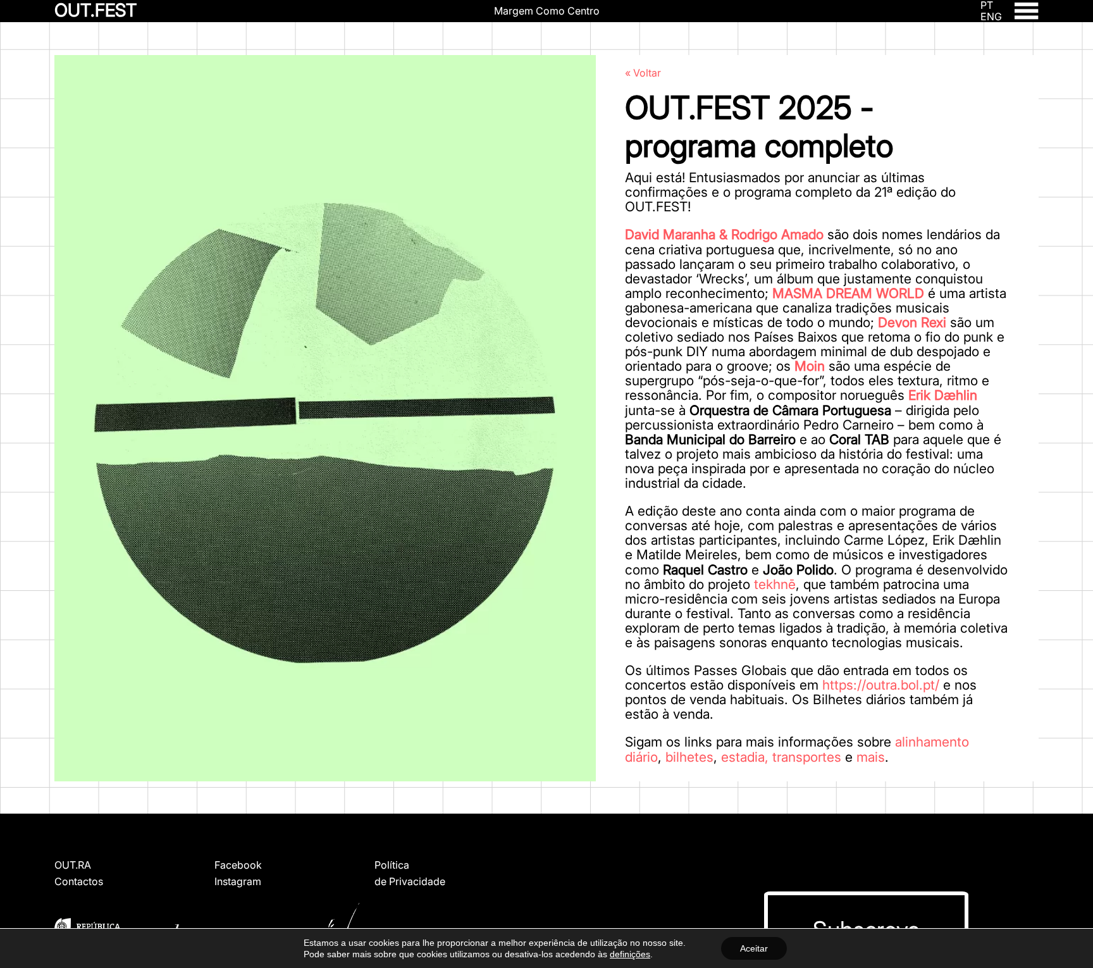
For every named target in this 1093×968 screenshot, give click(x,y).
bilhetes (689, 757)
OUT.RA (72, 865)
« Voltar (643, 72)
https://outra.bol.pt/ (880, 685)
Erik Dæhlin (942, 395)
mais (870, 757)
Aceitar (754, 948)
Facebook (238, 865)
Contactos (78, 881)
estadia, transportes (781, 757)
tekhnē (775, 584)
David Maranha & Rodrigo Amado (724, 234)
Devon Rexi (912, 322)
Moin (809, 366)
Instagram (237, 881)
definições (630, 954)
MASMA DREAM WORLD (848, 293)
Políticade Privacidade (409, 873)
